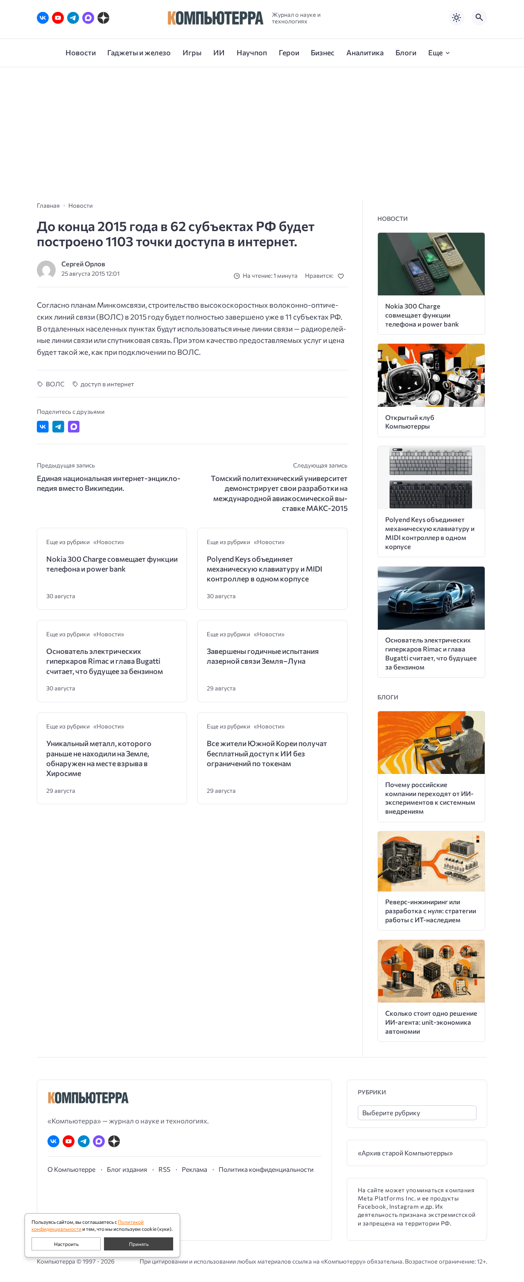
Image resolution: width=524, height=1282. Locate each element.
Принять (139, 1244)
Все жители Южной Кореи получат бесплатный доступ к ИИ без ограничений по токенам (267, 753)
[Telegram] (73, 18)
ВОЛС (55, 384)
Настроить (66, 1244)
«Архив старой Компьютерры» (405, 1153)
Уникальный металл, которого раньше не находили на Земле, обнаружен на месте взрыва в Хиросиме (98, 758)
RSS (164, 1169)
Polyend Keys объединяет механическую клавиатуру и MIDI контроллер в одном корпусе (264, 568)
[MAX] (88, 18)
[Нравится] (342, 275)
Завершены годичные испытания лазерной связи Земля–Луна (263, 656)
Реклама (194, 1169)
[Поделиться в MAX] (74, 427)
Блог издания (127, 1169)
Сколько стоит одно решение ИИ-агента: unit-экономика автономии (431, 1022)
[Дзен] (103, 18)
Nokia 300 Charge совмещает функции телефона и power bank (112, 563)
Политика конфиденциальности (266, 1169)
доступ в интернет (107, 384)
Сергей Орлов (83, 264)
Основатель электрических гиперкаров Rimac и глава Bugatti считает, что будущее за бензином (104, 661)
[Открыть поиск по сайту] (479, 17)
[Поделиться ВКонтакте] (43, 427)
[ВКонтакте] (43, 18)
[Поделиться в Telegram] (58, 427)
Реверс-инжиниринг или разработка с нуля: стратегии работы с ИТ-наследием (430, 910)
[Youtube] (58, 18)
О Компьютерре (71, 1169)
